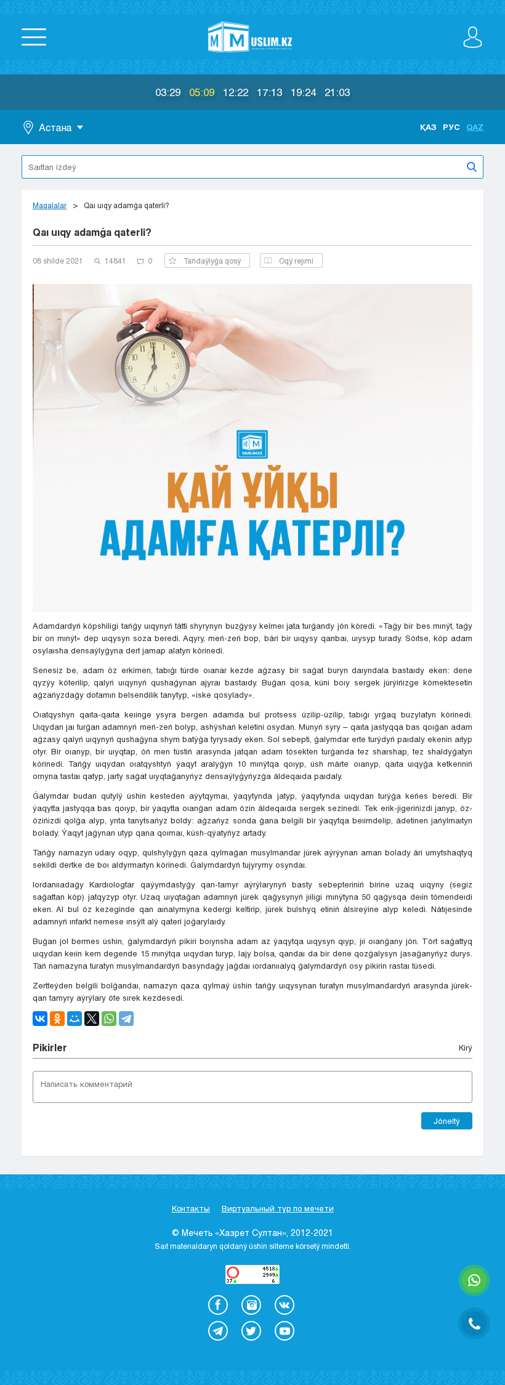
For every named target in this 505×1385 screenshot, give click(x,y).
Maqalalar (50, 205)
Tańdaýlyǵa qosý (212, 260)
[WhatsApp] (109, 1018)
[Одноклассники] (57, 1018)
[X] (91, 1018)
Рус (451, 127)
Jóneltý (447, 1121)
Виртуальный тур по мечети (278, 1208)
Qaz (474, 127)
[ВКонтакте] (40, 1018)
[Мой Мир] (74, 1018)
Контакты (191, 1208)
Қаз (428, 127)
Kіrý (465, 1047)
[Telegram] (126, 1018)
